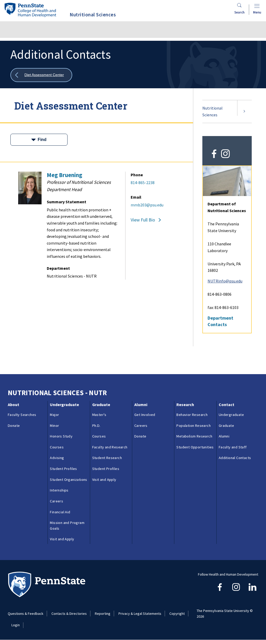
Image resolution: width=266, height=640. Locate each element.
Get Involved (144, 414)
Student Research (107, 457)
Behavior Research (192, 414)
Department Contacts (220, 321)
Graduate (101, 404)
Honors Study (61, 436)
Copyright (177, 613)
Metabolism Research (194, 436)
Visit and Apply (62, 539)
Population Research (193, 425)
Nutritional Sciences (212, 111)
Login (15, 625)
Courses (57, 447)
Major (54, 414)
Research (185, 404)
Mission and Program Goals (67, 525)
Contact (226, 404)
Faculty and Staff (233, 447)
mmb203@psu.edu (147, 204)
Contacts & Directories (69, 613)
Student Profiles (63, 468)
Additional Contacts (235, 457)
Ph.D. (96, 425)
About (13, 404)
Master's (99, 414)
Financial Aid (60, 512)
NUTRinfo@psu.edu (225, 281)
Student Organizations (68, 479)
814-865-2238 (143, 182)
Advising (57, 457)
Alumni (140, 404)
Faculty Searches (22, 414)
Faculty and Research (110, 447)
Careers (56, 501)
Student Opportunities (195, 447)
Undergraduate (64, 404)
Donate (14, 425)
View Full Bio (143, 220)
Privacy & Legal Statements (139, 613)
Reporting (102, 613)
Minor (54, 425)
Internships (59, 490)
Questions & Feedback (25, 613)
